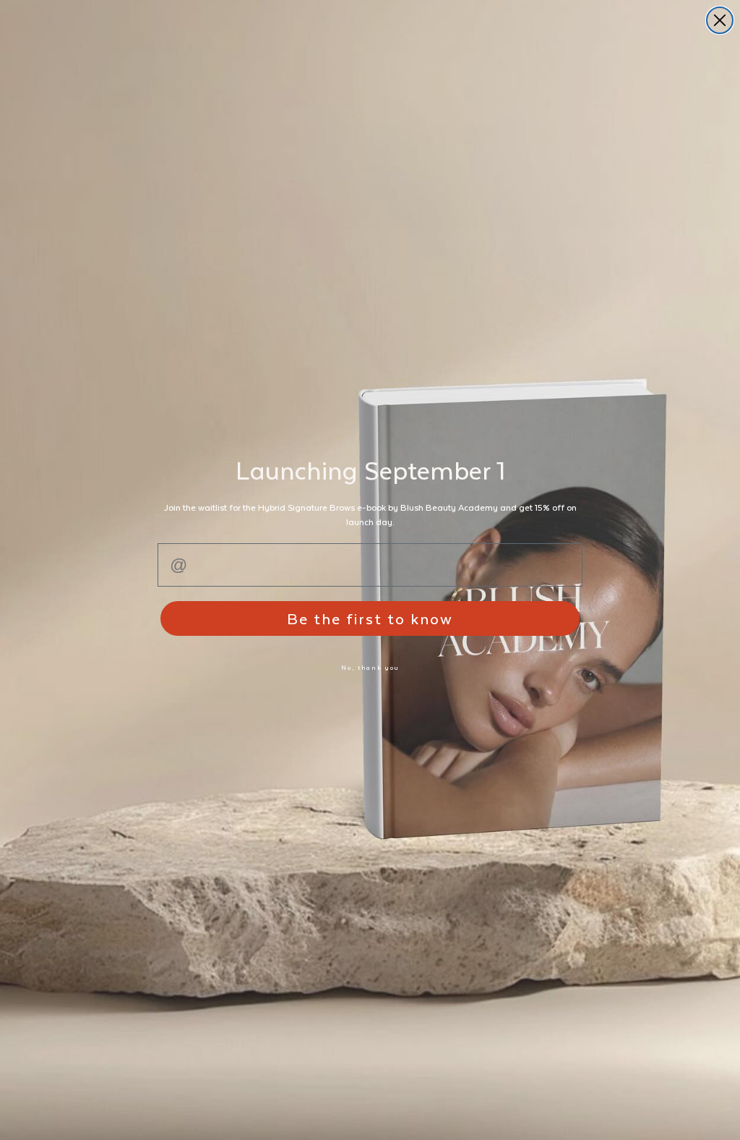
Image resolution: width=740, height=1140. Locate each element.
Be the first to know (370, 618)
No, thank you (370, 667)
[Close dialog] (720, 20)
